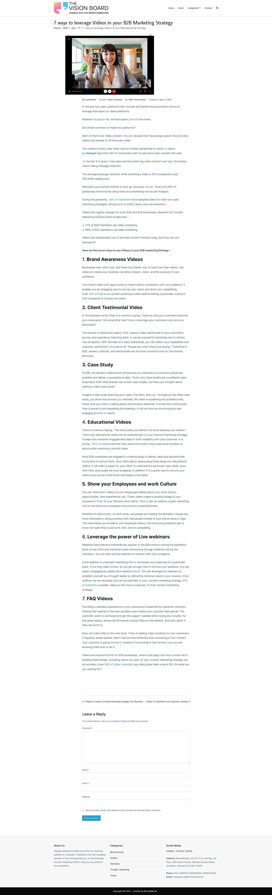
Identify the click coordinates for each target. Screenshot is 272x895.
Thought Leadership (119, 869)
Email (85, 783)
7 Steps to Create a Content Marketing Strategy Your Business (113, 701)
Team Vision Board (137, 99)
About (181, 8)
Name (85, 770)
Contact (208, 8)
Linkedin (170, 851)
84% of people (101, 443)
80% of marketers (120, 199)
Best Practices (115, 99)
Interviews (115, 864)
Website (86, 797)
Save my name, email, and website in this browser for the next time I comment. (123, 810)
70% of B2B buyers (100, 293)
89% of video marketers (119, 664)
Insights (114, 858)
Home (171, 8)
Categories (193, 8)
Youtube (180, 851)
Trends (113, 875)
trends (149, 186)
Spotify (189, 851)
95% (155, 174)
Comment (87, 728)
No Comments (89, 99)
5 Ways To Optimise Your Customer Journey (167, 701)
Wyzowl (128, 135)
